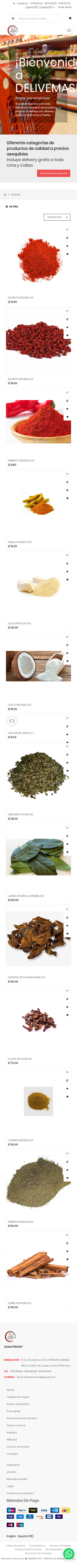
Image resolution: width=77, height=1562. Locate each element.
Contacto (12, 1454)
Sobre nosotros (16, 1425)
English (11, 1536)
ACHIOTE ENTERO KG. (21, 379)
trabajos (12, 1432)
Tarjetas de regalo (18, 1397)
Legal (10, 1486)
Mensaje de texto (17, 1479)
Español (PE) (26, 1536)
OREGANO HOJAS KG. (21, 814)
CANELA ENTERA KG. (20, 1303)
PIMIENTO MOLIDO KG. (21, 460)
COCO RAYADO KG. (20, 704)
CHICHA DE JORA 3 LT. (21, 733)
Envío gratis (14, 1411)
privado (11, 1472)
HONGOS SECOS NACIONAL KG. (27, 977)
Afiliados (12, 1439)
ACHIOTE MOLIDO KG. (21, 297)
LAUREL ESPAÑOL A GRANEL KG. (26, 895)
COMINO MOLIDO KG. (21, 1140)
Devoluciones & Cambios (22, 1418)
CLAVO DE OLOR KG (20, 1058)
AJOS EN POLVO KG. (20, 623)
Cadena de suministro (20, 1493)
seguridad (13, 1465)
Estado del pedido (18, 1404)
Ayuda (10, 1390)
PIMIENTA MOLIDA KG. (21, 1221)
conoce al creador (18, 1446)
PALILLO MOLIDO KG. (20, 542)
